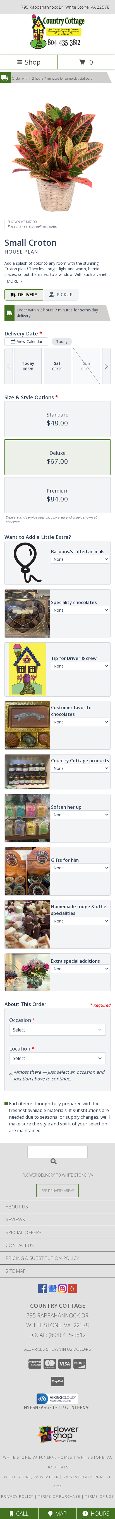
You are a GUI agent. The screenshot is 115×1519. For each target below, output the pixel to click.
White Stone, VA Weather (31, 1476)
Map (59, 1513)
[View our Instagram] (62, 1291)
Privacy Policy (17, 1496)
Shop (32, 62)
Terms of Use (99, 1496)
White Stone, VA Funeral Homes (38, 1457)
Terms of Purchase (59, 1496)
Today (62, 341)
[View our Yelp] (72, 1291)
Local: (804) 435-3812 (57, 1335)
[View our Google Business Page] (52, 1291)
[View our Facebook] (42, 1291)
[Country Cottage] (57, 47)
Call (20, 1513)
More (12, 281)
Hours (98, 1513)
